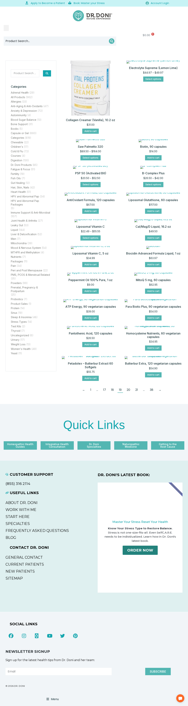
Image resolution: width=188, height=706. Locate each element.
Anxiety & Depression (24, 110)
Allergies (16, 101)
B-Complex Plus (153, 173)
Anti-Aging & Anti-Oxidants (27, 106)
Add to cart (90, 131)
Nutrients (16, 256)
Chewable (17, 142)
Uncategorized (20, 335)
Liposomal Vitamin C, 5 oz (91, 253)
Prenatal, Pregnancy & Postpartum (24, 289)
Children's (17, 146)
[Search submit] (47, 73)
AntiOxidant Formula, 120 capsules (91, 200)
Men (13, 238)
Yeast (14, 353)
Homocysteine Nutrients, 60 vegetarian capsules (153, 335)
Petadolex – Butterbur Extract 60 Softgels (90, 365)
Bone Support (19, 124)
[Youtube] (49, 635)
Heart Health (18, 191)
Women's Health (21, 348)
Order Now (140, 550)
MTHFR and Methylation (25, 252)
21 (136, 390)
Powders (16, 283)
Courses (16, 155)
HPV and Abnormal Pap (25, 196)
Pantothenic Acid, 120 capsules (90, 333)
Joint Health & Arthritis (24, 220)
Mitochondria (19, 243)
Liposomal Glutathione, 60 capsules (153, 200)
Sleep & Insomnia (21, 317)
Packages (17, 261)
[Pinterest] (75, 635)
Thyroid (15, 330)
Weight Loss (18, 344)
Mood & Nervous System (26, 247)
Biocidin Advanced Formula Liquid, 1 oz (153, 253)
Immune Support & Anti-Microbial (30, 212)
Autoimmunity (19, 115)
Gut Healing (18, 182)
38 (151, 390)
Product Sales (19, 303)
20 (128, 390)
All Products (18, 97)
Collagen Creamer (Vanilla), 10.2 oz (90, 120)
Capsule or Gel (20, 133)
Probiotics (17, 299)
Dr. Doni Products (21, 164)
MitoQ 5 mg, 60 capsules (153, 280)
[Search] (111, 41)
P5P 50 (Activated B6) (90, 173)
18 (112, 390)
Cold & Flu (17, 151)
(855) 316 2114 (18, 483)
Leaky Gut (17, 225)
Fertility (15, 173)
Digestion (16, 160)
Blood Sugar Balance (23, 119)
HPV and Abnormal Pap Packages (25, 202)
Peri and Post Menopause (26, 270)
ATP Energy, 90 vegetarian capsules (90, 306)
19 (120, 390)
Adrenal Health (20, 92)
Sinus (14, 312)
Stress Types (19, 321)
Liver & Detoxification (24, 234)
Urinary (15, 339)
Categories (17, 137)
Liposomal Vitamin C (90, 226)
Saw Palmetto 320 (90, 146)
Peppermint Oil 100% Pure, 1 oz (90, 280)
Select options (153, 79)
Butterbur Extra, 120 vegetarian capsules (153, 363)
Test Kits (16, 326)
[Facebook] (11, 635)
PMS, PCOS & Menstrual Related (30, 274)
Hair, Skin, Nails (20, 187)
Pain (13, 265)
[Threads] (36, 635)
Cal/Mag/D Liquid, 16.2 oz (153, 226)
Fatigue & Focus (20, 169)
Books (15, 128)
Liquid (14, 229)
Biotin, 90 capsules (153, 146)
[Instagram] (23, 635)
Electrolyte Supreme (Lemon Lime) (153, 68)
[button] (6, 28)
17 (104, 390)
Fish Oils (16, 178)
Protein (15, 308)
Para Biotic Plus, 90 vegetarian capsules (153, 306)
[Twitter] (62, 635)
